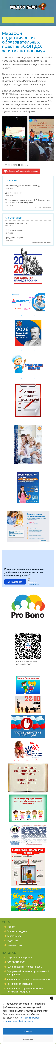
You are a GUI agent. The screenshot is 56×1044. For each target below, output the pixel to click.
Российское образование (19, 984)
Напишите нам (14, 945)
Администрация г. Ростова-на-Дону (24, 967)
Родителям (12, 940)
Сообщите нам (15, 582)
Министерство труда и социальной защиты (28, 979)
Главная (11, 927)
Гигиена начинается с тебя (16, 223)
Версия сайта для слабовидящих (23, 171)
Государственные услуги (19, 957)
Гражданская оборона (14, 238)
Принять (28, 1031)
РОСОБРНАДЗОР (16, 962)
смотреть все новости (43, 207)
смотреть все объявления (41, 242)
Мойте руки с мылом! (14, 230)
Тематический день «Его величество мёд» (23, 186)
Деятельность (14, 936)
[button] (52, 998)
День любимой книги (13, 193)
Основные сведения (17, 931)
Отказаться (28, 1039)
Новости (24, 165)
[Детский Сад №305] (28, 7)
